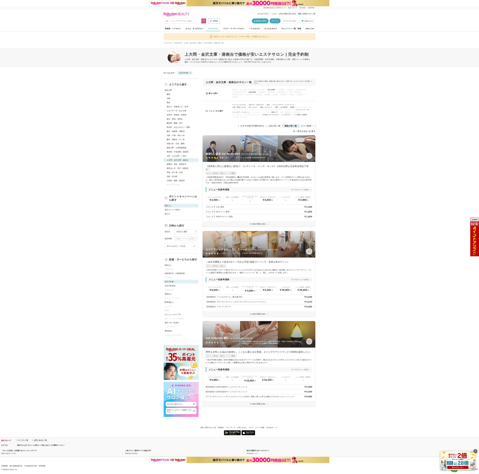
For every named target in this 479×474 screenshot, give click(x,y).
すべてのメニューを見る (300, 189)
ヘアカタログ (254, 29)
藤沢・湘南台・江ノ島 (176, 139)
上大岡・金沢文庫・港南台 (193, 43)
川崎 (168, 98)
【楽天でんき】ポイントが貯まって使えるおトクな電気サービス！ (40, 445)
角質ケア (274, 112)
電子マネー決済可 (172, 323)
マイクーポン (291, 21)
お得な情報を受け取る (287, 14)
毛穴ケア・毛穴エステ (256, 105)
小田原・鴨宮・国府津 (176, 181)
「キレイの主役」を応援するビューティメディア (19, 450)
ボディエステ (253, 107)
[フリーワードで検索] (203, 20)
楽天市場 (311, 8)
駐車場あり (169, 302)
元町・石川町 (172, 176)
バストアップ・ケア (302, 110)
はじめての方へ (263, 14)
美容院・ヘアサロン (173, 29)
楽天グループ (292, 8)
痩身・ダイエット (266, 107)
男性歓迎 (168, 331)
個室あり (168, 294)
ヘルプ (274, 14)
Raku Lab (310, 29)
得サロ (167, 214)
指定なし (168, 265)
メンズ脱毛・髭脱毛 (300, 115)
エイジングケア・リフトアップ (283, 105)
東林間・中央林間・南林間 (177, 152)
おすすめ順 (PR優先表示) (252, 126)
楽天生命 (303, 8)
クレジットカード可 (173, 314)
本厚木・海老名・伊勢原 (176, 115)
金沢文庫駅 (271, 90)
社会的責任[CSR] (30, 466)
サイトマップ (230, 427)
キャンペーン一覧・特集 (291, 29)
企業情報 (4, 466)
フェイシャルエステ (239, 105)
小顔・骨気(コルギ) (239, 107)
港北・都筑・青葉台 (175, 119)
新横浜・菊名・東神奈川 (176, 164)
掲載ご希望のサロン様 (306, 14)
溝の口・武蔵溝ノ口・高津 (177, 107)
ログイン (275, 21)
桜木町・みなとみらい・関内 (178, 127)
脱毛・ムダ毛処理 (281, 107)
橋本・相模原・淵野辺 (176, 131)
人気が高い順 (274, 126)
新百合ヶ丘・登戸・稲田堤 (177, 168)
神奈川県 (178, 43)
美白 (268, 105)
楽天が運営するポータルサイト (258, 450)
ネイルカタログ (270, 29)
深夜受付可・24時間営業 (175, 273)
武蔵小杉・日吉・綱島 (176, 144)
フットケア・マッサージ (240, 112)
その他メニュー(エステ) (270, 115)
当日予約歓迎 (170, 286)
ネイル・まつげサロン (194, 29)
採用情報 (42, 466)
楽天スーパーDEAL (172, 210)
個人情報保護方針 (16, 466)
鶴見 (168, 102)
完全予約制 (208, 43)
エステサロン (213, 29)
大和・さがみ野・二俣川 (176, 156)
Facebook (270, 427)
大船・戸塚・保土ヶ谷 (176, 135)
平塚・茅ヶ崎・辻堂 (175, 172)
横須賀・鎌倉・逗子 (175, 123)
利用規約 (221, 427)
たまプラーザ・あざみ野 (176, 111)
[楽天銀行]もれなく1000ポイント (274, 8)
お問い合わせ (241, 427)
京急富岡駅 (252, 92)
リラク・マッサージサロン (234, 29)
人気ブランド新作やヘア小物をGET (138, 450)
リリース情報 (259, 427)
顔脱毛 (292, 107)
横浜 (168, 94)
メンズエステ (286, 115)
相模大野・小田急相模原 (176, 148)
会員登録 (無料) (260, 21)
